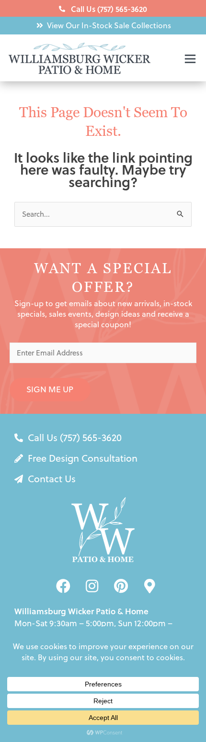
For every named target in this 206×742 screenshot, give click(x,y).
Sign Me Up (50, 389)
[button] (174, 60)
